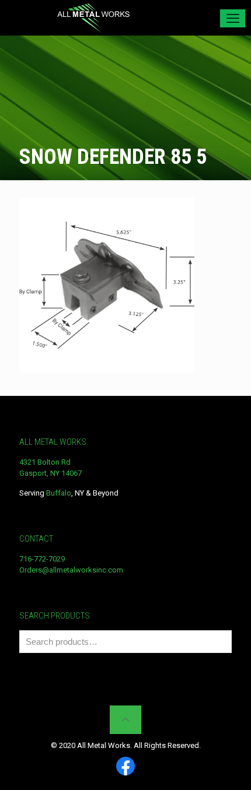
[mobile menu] (232, 18)
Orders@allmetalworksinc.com (71, 570)
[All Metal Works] (93, 17)
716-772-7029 (42, 558)
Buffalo (58, 493)
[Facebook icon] (125, 767)
